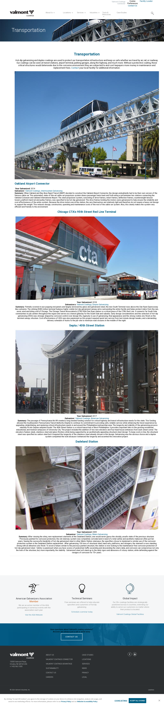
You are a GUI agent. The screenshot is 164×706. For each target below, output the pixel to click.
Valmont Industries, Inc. (22, 690)
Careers (49, 677)
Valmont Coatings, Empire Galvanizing (92, 304)
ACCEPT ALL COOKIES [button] (137, 701)
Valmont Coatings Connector (118, 3)
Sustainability (52, 668)
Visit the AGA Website (34, 615)
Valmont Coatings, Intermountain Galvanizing (43, 191)
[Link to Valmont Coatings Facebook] (130, 654)
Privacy (85, 673)
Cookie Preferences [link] (132, 2)
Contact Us (132, 6)
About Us (50, 655)
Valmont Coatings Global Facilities (130, 614)
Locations (86, 659)
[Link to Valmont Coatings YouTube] (135, 654)
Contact (75, 68)
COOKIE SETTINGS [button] (121, 701)
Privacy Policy (66, 701)
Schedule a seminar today (82, 612)
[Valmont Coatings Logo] (22, 13)
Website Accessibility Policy (87, 701)
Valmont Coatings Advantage (59, 664)
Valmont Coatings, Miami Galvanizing (92, 534)
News (84, 668)
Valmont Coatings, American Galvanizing (92, 418)
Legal (84, 677)
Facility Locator (146, 1)
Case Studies (87, 655)
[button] (159, 700)
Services (86, 664)
